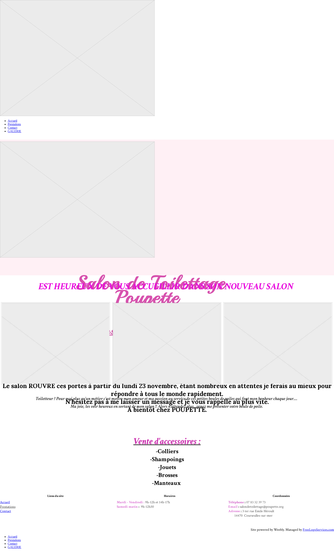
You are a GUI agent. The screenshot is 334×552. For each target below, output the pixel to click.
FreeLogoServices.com (318, 529)
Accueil (12, 120)
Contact (12, 127)
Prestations (14, 124)
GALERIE (14, 131)
